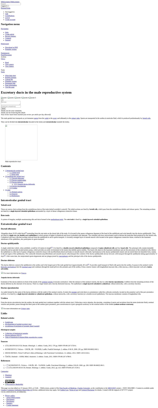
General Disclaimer (87, 390)
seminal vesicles (47, 282)
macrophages (63, 256)
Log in (3, 6)
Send (3, 108)
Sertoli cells (146, 118)
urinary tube (75, 118)
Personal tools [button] (5, 8)
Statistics (9, 403)
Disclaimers (10, 399)
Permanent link (10, 83)
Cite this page (9, 87)
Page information (11, 85)
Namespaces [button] (5, 53)
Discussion (8, 55)
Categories (4, 371)
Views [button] (3, 59)
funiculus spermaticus (8, 267)
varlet (46, 118)
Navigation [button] (4, 29)
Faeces (23, 273)
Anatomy (8, 377)
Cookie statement (12, 405)
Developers (10, 401)
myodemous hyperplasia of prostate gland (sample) (22, 326)
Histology (8, 375)
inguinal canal (26, 267)
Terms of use (73, 390)
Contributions (9, 16)
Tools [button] (3, 70)
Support (8, 40)
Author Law (64, 390)
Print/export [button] (5, 44)
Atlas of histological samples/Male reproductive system (23, 337)
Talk (6, 14)
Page (2, 55)
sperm (36, 118)
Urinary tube (25, 308)
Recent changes (10, 36)
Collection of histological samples (16, 333)
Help (6, 32)
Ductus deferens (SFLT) (13, 335)
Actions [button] (3, 57)
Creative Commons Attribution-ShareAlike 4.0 (16, 390)
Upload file (9, 79)
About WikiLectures (13, 397)
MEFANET (112, 388)
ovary (55, 118)
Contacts (8, 38)
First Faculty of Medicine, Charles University (74, 388)
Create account (10, 20)
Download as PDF (11, 47)
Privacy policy (10, 396)
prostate (74, 292)
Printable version (11, 49)
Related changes (10, 77)
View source (9, 64)
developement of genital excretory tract (18, 324)
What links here (10, 75)
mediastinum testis (57, 219)
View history (9, 66)
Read (7, 62)
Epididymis (9, 322)
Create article (9, 34)
